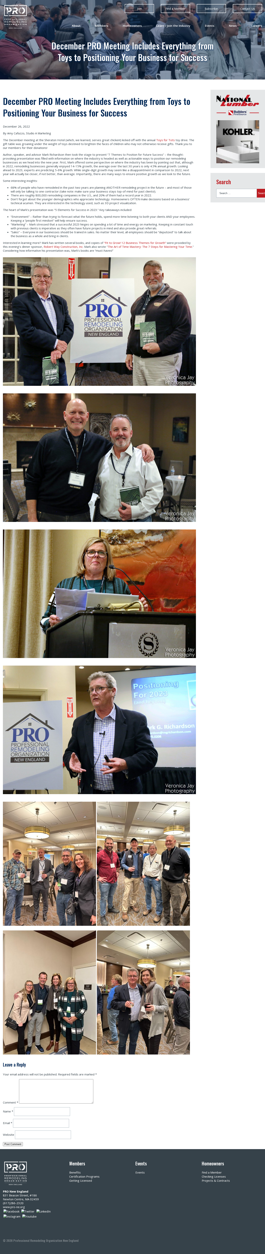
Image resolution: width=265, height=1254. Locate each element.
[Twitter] (28, 1211)
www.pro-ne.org (14, 1207)
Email (7, 1123)
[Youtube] (29, 1216)
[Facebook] (11, 1211)
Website (8, 1134)
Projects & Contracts (216, 1180)
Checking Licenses (214, 1176)
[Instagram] (12, 1216)
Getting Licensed (80, 1180)
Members (101, 26)
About (76, 26)
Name (8, 1111)
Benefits (75, 1172)
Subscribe (211, 8)
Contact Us (247, 8)
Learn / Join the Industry (173, 26)
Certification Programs (84, 1176)
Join (139, 8)
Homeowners (132, 26)
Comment (10, 1102)
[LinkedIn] (43, 1211)
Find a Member (175, 8)
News (233, 26)
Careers (256, 26)
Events (209, 26)
